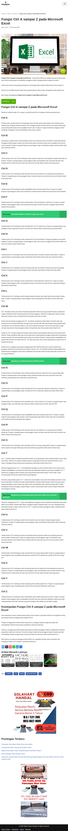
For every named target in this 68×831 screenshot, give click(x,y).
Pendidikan (14, 13)
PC (40, 673)
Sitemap (27, 829)
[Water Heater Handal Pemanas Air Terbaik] (5, 3)
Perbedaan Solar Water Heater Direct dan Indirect (16, 744)
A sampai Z (9, 673)
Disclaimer (15, 829)
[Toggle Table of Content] (12, 101)
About (22, 829)
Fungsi (22, 673)
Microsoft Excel (32, 673)
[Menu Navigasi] (65, 3)
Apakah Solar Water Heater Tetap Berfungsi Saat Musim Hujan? (21, 750)
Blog (9, 13)
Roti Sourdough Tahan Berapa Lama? (13, 754)
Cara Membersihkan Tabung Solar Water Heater (16, 747)
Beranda (3, 13)
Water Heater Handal (30, 826)
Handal (6, 27)
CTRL (15, 673)
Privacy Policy (5, 829)
